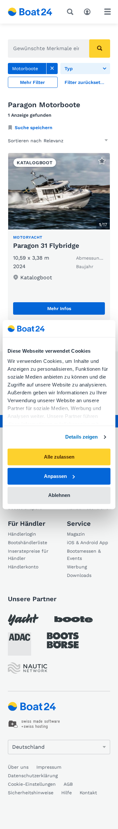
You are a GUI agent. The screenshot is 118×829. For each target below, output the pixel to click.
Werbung (77, 566)
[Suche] (71, 12)
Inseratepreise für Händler (28, 554)
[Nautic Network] (27, 668)
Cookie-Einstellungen (32, 784)
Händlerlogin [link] (22, 534)
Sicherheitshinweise (30, 792)
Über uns (18, 767)
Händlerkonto (23, 566)
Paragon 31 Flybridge (46, 245)
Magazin (76, 534)
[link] (52, 68)
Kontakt (88, 792)
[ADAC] (19, 644)
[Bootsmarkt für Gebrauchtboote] (30, 11)
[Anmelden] (89, 11)
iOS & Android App (87, 542)
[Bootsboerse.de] (63, 640)
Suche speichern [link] (33, 127)
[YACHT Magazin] (23, 620)
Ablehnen (59, 495)
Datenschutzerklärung (33, 775)
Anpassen (55, 476)
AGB (68, 784)
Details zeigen (81, 437)
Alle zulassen (59, 457)
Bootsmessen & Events (84, 554)
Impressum (48, 767)
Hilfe (66, 792)
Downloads (79, 575)
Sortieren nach (25, 140)
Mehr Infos (59, 308)
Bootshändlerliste (27, 542)
